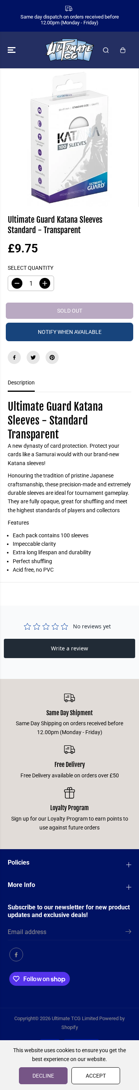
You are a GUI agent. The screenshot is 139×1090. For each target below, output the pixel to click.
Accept (96, 1076)
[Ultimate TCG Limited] (70, 50)
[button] (12, 50)
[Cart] (122, 50)
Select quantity (30, 268)
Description (21, 382)
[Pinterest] (52, 357)
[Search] (105, 50)
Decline (43, 1076)
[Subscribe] (128, 933)
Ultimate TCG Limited (75, 1018)
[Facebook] (14, 357)
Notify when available (70, 332)
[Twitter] (33, 357)
